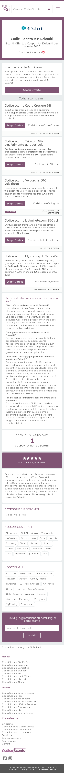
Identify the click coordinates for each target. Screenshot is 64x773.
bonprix (53, 538)
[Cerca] (49, 9)
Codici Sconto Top (12, 695)
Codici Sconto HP (11, 673)
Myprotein (20, 553)
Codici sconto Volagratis (46, 203)
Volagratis (39, 599)
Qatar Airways (14, 593)
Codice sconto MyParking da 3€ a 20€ (31, 256)
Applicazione (9, 740)
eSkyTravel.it (27, 573)
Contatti (6, 743)
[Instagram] (10, 758)
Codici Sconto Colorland (15, 664)
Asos (42, 538)
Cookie (33, 770)
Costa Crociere (36, 588)
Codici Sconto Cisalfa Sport (17, 662)
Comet (9, 548)
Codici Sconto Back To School (18, 692)
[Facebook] (5, 758)
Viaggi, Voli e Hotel (16, 514)
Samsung (11, 543)
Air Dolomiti (36, 647)
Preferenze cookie (47, 770)
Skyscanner (27, 604)
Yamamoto (47, 533)
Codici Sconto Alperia (13, 682)
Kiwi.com (11, 599)
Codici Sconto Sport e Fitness (17, 712)
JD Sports (34, 553)
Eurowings (25, 599)
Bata (8, 553)
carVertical (11, 538)
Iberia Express (44, 573)
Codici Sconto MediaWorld (16, 676)
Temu (23, 543)
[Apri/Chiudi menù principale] (58, 9)
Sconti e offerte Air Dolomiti (24, 67)
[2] (28, 458)
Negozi (23, 647)
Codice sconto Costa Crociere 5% (28, 105)
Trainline (20, 588)
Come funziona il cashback (16, 732)
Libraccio (34, 543)
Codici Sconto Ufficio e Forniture (19, 704)
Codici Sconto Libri (12, 710)
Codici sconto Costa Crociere (43, 125)
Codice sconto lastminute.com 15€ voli (32, 220)
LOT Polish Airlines (29, 583)
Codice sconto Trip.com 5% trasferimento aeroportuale (24, 142)
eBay (48, 548)
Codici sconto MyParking (46, 281)
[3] (32, 458)
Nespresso (12, 533)
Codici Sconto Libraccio (14, 679)
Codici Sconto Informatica (16, 698)
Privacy (24, 770)
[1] (24, 458)
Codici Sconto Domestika (15, 667)
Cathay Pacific (38, 578)
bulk (45, 553)
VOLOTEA (11, 573)
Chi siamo (7, 723)
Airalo (34, 533)
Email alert (7, 735)
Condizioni (13, 770)
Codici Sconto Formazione (16, 707)
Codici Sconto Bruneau (14, 670)
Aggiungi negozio (11, 738)
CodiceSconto (9, 647)
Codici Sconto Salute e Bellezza (19, 701)
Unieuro (47, 543)
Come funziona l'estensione (17, 729)
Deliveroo (37, 548)
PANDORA (22, 548)
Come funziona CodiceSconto (18, 726)
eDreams (11, 583)
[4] (36, 458)
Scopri (32, 89)
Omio (9, 588)
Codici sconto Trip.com (47, 164)
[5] (39, 458)
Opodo (23, 578)
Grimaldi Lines (28, 538)
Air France (48, 583)
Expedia (41, 593)
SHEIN (24, 533)
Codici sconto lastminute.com (43, 240)
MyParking (11, 604)
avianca (29, 593)
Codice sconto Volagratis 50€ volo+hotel (25, 182)
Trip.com (10, 578)
